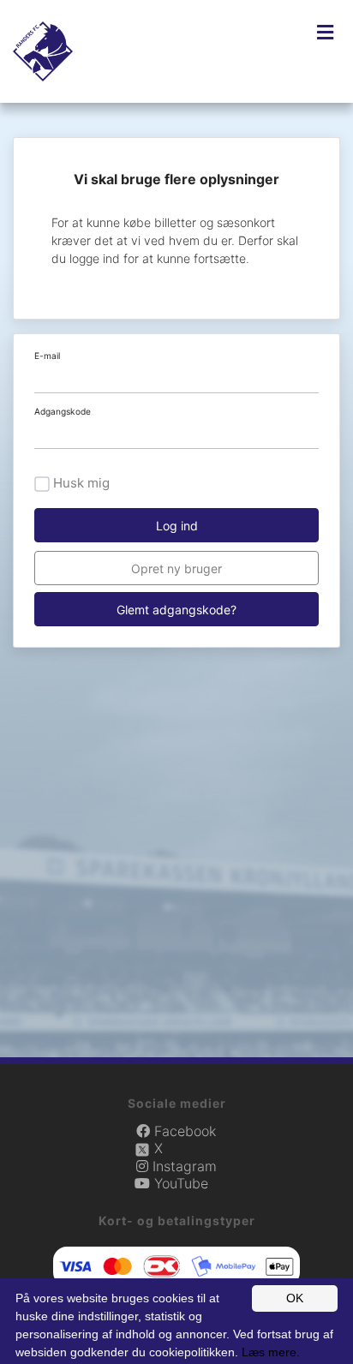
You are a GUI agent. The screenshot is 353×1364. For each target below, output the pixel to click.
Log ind (177, 525)
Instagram (182, 1166)
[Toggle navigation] (325, 32)
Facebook (183, 1131)
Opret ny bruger (176, 568)
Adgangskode (62, 411)
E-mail (47, 355)
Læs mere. (271, 1352)
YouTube (179, 1183)
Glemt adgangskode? (176, 609)
